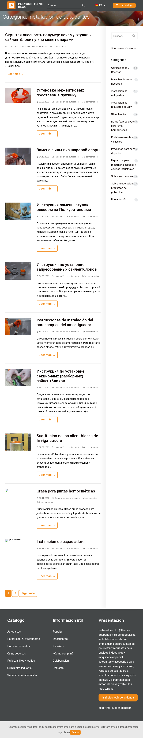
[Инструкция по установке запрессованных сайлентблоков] (18, 271)
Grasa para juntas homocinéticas (66, 491)
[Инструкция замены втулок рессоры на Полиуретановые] (18, 211)
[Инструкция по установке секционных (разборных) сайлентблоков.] (18, 377)
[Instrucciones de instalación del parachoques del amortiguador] (18, 326)
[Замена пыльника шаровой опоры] (18, 156)
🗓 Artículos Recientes (123, 48)
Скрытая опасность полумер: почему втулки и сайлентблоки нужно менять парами (48, 37)
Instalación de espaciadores (61, 541)
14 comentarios (91, 276)
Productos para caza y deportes (124, 151)
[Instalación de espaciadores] (18, 548)
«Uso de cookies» (86, 726)
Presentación (118, 199)
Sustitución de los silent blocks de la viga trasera (67, 438)
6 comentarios (91, 216)
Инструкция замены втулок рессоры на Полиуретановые (64, 207)
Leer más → (15, 74)
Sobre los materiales (123, 176)
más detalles (34, 726)
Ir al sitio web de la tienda (118, 697)
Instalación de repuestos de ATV (121, 104)
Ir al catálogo (126, 5)
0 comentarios (59, 46)
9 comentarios (91, 387)
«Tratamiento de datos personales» (120, 726)
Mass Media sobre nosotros (121, 81)
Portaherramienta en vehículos (123, 139)
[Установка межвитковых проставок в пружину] (18, 96)
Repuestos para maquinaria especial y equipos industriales (123, 165)
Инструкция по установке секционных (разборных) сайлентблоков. (60, 376)
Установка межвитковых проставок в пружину (60, 92)
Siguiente (28, 593)
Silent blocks (118, 114)
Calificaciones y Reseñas (120, 70)
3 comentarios (91, 102)
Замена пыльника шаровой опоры (68, 150)
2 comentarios (91, 157)
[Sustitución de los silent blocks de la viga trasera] (18, 442)
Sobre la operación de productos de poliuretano (123, 188)
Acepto (76, 732)
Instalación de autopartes (35, 46)
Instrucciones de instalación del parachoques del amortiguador (65, 322)
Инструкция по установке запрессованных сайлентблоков (67, 266)
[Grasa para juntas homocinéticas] (18, 497)
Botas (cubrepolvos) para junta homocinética (75, 498)
